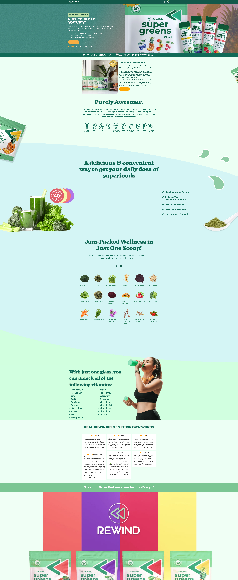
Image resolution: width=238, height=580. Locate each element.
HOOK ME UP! (119, 298)
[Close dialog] (131, 279)
